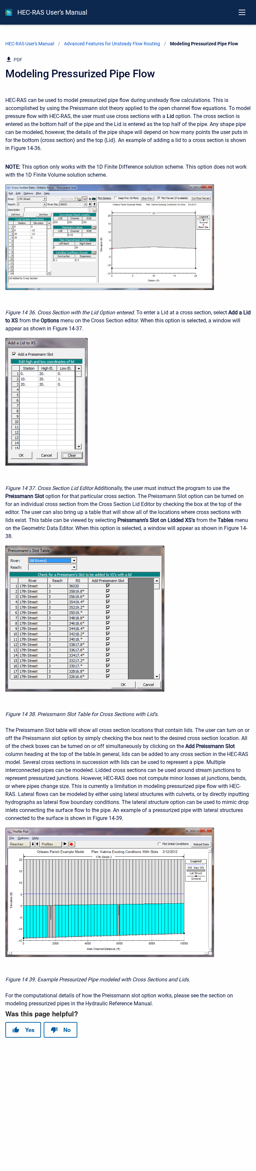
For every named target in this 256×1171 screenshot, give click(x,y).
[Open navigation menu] (242, 12)
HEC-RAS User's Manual (52, 12)
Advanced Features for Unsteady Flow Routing (112, 43)
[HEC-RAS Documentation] (8, 12)
